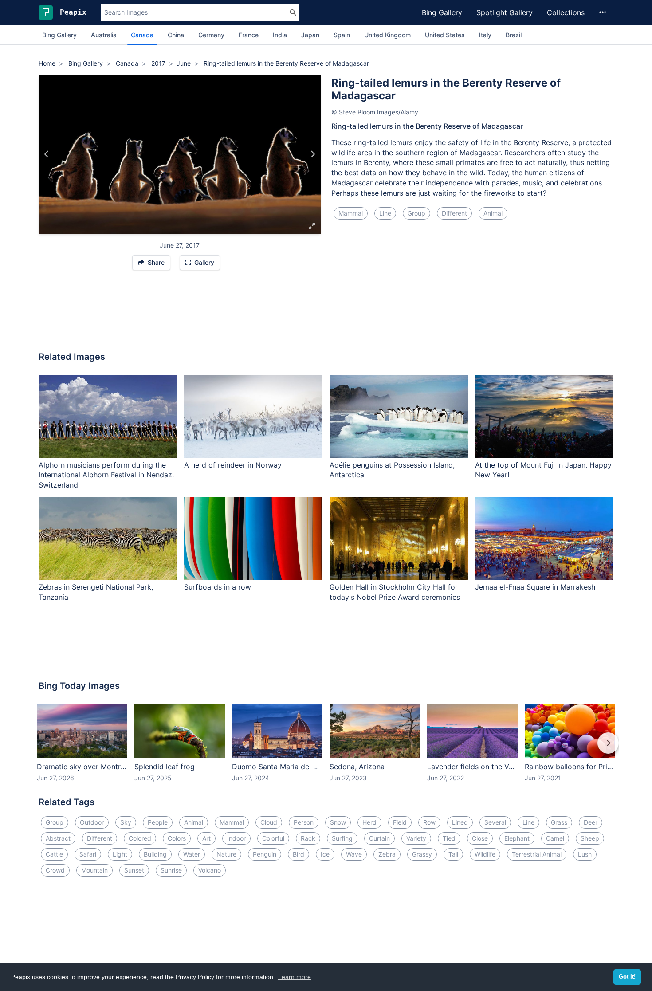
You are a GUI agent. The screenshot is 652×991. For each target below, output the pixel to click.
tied (449, 838)
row (429, 822)
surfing (342, 838)
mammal (350, 213)
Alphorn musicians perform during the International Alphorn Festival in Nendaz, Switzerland (106, 475)
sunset (134, 870)
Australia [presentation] (104, 35)
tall (453, 854)
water (191, 854)
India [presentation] (280, 35)
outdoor (92, 822)
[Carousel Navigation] (326, 749)
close (480, 838)
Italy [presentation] (485, 35)
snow (338, 822)
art (206, 838)
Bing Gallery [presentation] (59, 35)
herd (369, 822)
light (120, 854)
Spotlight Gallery (504, 12)
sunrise (171, 870)
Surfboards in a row (217, 586)
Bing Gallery (442, 12)
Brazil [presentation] (514, 35)
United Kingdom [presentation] (387, 35)
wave (354, 854)
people (158, 822)
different (454, 213)
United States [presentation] (445, 35)
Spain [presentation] (342, 35)
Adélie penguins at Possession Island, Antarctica (392, 470)
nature (226, 854)
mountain (94, 870)
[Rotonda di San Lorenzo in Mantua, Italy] (47, 154)
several (495, 822)
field (400, 822)
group (416, 213)
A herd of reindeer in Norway (233, 464)
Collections (566, 12)
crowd (55, 870)
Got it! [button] (627, 977)
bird (298, 854)
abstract (58, 838)
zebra (387, 854)
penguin (264, 854)
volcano (209, 870)
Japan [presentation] (310, 35)
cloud (268, 822)
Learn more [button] (294, 976)
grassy (422, 854)
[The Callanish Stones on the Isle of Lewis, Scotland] (312, 154)
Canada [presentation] (142, 35)
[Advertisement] (326, 315)
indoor (236, 838)
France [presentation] (249, 35)
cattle (54, 854)
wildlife (485, 854)
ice (325, 854)
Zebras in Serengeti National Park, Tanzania (96, 592)
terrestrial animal (537, 854)
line (385, 213)
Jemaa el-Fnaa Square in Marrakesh (535, 586)
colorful (273, 838)
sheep (590, 838)
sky (125, 822)
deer (590, 822)
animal (493, 213)
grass (559, 822)
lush (585, 854)
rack (308, 838)
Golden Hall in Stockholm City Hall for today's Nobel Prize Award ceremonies (395, 592)
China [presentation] (176, 35)
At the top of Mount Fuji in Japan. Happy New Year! (543, 470)
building (155, 854)
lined (460, 822)
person (304, 822)
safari (87, 854)
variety (416, 838)
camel (555, 838)
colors (177, 838)
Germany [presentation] (211, 35)
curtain (379, 838)
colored (140, 838)
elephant (517, 838)
